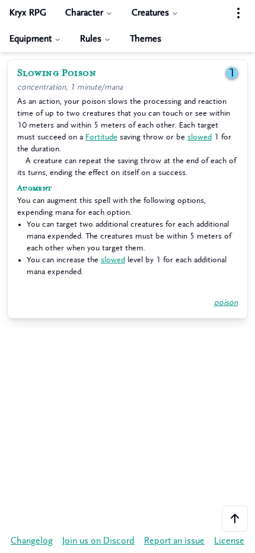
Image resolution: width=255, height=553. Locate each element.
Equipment (30, 38)
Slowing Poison (56, 73)
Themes (145, 38)
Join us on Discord (98, 540)
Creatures (150, 12)
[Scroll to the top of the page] (235, 519)
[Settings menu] (238, 13)
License (229, 540)
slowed (199, 137)
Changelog (32, 540)
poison (226, 302)
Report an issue (174, 540)
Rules (90, 38)
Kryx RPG (27, 12)
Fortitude (101, 137)
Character (84, 12)
